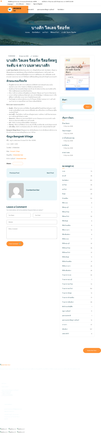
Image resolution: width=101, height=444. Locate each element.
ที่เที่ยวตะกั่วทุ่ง (66, 248)
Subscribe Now (91, 350)
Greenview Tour (12, 439)
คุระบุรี (64, 176)
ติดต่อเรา (28, 4)
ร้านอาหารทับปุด (66, 293)
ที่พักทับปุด (65, 221)
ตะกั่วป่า (45, 32)
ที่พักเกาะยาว (65, 230)
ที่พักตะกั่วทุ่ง (65, 212)
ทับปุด (63, 194)
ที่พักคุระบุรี (65, 207)
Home (27, 32)
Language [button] (10, 4)
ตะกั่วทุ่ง (64, 185)
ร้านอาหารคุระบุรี (67, 279)
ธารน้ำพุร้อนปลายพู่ (68, 138)
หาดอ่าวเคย (66, 152)
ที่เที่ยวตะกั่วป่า (66, 252)
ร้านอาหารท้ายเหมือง (68, 297)
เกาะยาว (64, 324)
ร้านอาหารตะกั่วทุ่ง (67, 284)
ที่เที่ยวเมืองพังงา (66, 270)
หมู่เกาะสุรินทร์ (66, 311)
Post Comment (13, 244)
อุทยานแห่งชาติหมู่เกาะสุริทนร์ (45, 9)
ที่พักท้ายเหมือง (66, 225)
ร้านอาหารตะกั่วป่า (67, 288)
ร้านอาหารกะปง (66, 275)
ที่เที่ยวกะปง (65, 239)
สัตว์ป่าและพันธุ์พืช (67, 306)
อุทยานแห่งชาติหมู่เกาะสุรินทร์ (70, 320)
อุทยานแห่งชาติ (66, 315)
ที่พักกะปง (65, 203)
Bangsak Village (15, 151)
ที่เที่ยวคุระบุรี (66, 243)
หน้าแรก (4, 383)
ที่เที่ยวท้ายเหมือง (67, 261)
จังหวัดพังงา (61, 9)
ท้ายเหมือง (65, 198)
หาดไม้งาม (65, 145)
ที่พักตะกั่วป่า (54, 32)
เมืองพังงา (65, 329)
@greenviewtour (9, 411)
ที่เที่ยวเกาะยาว (66, 266)
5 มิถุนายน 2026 (68, 126)
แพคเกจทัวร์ (30, 9)
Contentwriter (11, 56)
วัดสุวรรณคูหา (66, 130)
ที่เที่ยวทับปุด (65, 257)
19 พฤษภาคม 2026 (23, 56)
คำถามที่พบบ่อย (20, 4)
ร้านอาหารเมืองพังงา (68, 302)
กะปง (63, 171)
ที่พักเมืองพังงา (66, 234)
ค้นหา (64, 100)
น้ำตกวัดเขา (66, 123)
